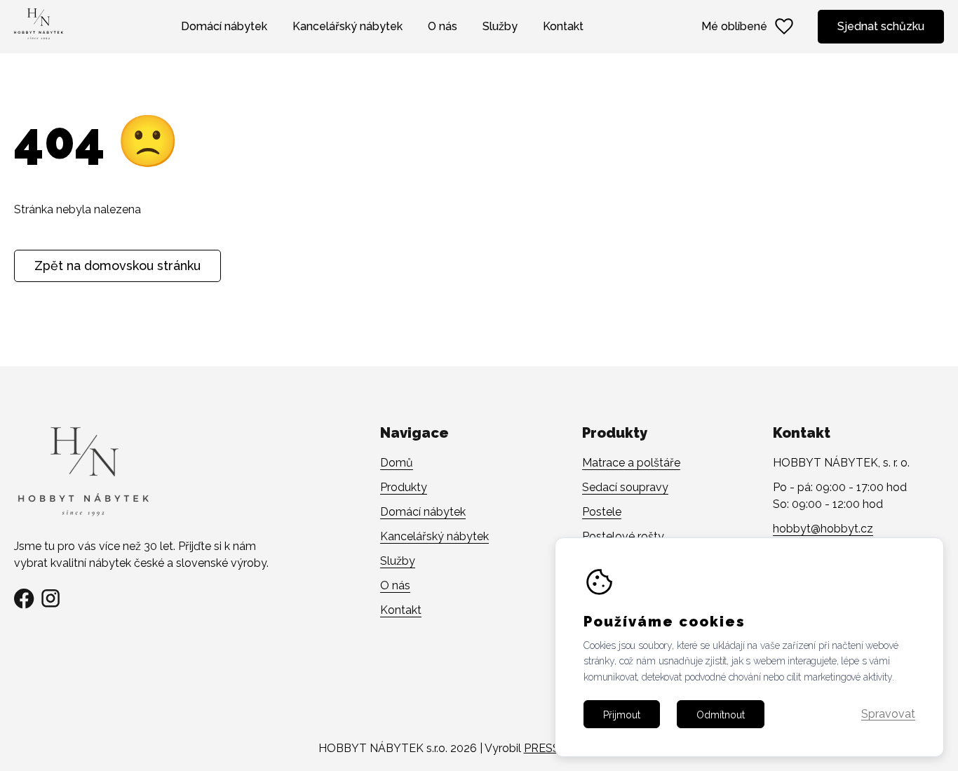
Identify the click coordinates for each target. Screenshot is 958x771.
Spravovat (888, 714)
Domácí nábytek (224, 26)
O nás (442, 26)
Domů (396, 462)
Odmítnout (720, 714)
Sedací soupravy (625, 487)
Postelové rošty (623, 536)
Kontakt (563, 26)
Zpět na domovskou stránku (117, 265)
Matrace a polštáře (631, 462)
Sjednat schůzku (880, 26)
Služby (500, 26)
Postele (601, 511)
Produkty (403, 487)
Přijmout (621, 714)
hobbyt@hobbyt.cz (823, 528)
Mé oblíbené (734, 26)
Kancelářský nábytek (347, 26)
